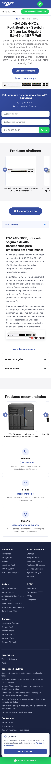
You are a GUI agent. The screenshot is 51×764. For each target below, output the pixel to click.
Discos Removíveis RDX (11, 603)
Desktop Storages (35, 569)
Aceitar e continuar (25, 751)
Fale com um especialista (35, 11)
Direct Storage (7, 631)
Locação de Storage (10, 623)
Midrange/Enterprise (10, 572)
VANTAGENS (11, 224)
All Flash (30, 576)
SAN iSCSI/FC (7, 569)
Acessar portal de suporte (25, 525)
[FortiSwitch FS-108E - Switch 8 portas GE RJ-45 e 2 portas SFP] (20, 171)
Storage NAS (7, 627)
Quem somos (7, 726)
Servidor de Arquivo (10, 588)
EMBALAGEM (12, 368)
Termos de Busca (9, 659)
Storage (30, 554)
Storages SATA (8, 634)
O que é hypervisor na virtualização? (17, 712)
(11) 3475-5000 (26, 462)
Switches (5, 561)
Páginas (4, 663)
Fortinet (16, 19)
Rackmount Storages (36, 565)
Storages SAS (7, 638)
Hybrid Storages (34, 572)
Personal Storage (34, 561)
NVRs (29, 596)
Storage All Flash (8, 642)
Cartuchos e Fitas (9, 611)
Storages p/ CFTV (35, 592)
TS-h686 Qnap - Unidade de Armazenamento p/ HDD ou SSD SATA (21, 435)
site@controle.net (25, 494)
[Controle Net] (7, 4)
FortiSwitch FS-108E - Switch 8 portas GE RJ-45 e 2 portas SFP (20, 189)
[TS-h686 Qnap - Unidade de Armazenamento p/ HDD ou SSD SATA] (21, 416)
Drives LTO (6, 600)
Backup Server (7, 592)
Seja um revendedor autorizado (15, 730)
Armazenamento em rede (12, 596)
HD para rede (33, 557)
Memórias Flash (8, 565)
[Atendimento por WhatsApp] (40, 4)
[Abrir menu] (47, 4)
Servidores (6, 554)
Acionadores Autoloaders (12, 607)
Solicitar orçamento (25, 71)
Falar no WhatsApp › (25, 78)
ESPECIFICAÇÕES (14, 359)
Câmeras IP (32, 600)
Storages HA (7, 557)
